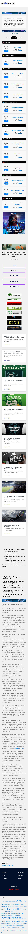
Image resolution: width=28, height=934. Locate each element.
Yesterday (4, 872)
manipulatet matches (10, 921)
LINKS (19, 878)
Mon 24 (14, 37)
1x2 (1, 901)
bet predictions (21, 906)
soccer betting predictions (6, 925)
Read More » (7, 344)
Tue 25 (20, 37)
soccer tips (21, 928)
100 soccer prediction (7, 901)
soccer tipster (7, 930)
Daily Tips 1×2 (10, 911)
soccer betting (24, 923)
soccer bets (19, 923)
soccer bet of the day (12, 923)
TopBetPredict (21, 872)
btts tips (20, 909)
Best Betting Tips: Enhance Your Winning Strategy (13, 591)
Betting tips (10, 909)
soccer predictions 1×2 (16, 927)
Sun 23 (7, 37)
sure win (12, 930)
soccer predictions (6, 927)
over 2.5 (20, 921)
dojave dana (15, 911)
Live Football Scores (7, 865)
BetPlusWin (20, 875)
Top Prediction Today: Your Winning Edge (11, 577)
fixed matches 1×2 (9, 915)
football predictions (11, 917)
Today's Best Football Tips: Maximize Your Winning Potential (13, 586)
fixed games (17, 913)
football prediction (16, 915)
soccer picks (13, 925)
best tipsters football (14, 906)
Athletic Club (14, 901)
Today (3, 875)
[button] (13, 3)
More (6, 50)
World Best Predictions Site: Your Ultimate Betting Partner (13, 582)
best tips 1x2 (6, 906)
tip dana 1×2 (16, 930)
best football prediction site (10, 904)
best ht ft (18, 904)
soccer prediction (19, 748)
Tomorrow (4, 878)
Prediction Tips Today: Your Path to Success (13, 595)
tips (20, 930)
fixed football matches (9, 913)
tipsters (23, 930)
